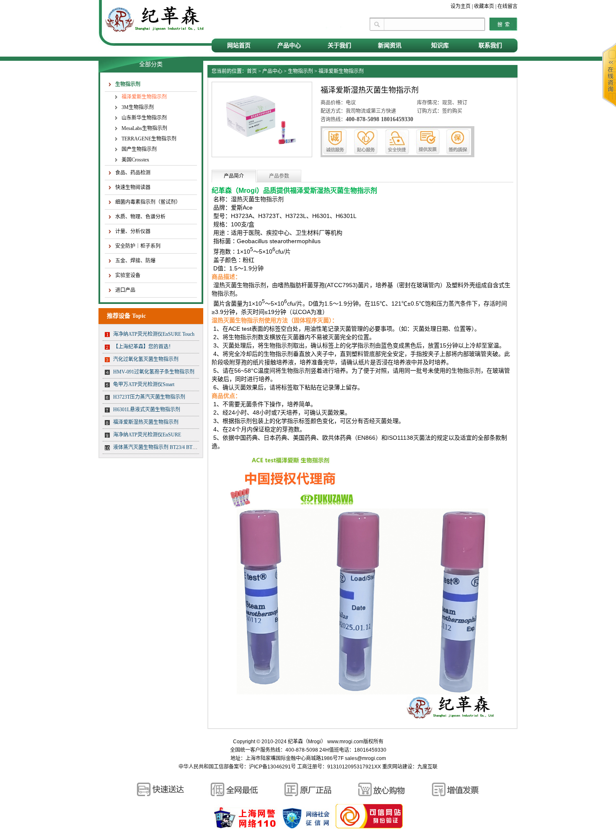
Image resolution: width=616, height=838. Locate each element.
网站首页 (239, 45)
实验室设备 (127, 275)
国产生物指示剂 (139, 149)
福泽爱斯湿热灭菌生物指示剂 (146, 422)
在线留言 (507, 6)
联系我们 (490, 45)
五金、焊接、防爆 (135, 261)
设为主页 (460, 6)
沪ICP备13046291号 (272, 767)
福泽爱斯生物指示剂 (144, 97)
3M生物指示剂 (138, 107)
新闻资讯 (389, 45)
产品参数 (279, 176)
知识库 (440, 45)
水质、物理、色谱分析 (140, 217)
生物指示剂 (127, 84)
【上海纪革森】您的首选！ (143, 347)
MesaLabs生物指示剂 (144, 128)
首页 (252, 71)
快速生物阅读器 (132, 187)
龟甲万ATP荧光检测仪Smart (143, 384)
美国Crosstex (135, 160)
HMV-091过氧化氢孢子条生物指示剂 (153, 372)
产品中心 (289, 45)
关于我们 (339, 45)
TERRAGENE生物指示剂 (149, 139)
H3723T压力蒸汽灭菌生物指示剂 (149, 397)
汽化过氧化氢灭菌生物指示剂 (146, 359)
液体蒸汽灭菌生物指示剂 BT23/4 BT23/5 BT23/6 (165, 447)
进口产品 (125, 290)
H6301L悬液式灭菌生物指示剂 (146, 410)
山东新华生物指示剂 (144, 118)
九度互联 (427, 767)
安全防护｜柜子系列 (137, 246)
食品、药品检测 (132, 173)
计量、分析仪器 (132, 231)
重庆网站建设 (397, 767)
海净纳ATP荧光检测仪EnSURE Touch (153, 334)
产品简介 (234, 176)
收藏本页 (484, 6)
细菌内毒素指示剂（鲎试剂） (148, 202)
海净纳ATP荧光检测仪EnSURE (147, 435)
